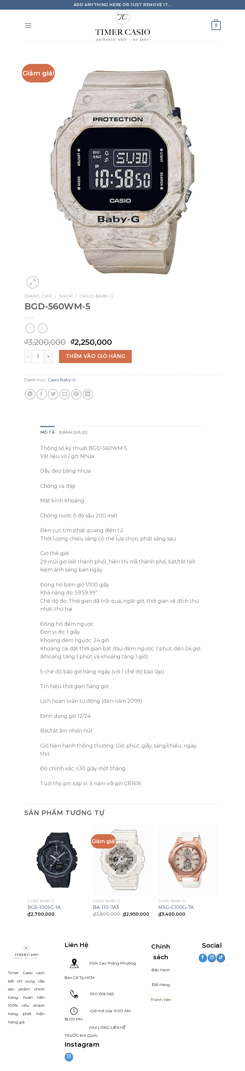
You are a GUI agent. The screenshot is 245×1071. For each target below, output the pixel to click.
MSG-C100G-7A (176, 907)
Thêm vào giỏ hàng (95, 356)
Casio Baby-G (96, 296)
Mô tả (47, 432)
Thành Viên (160, 999)
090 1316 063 (96, 993)
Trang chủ (38, 296)
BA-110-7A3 (106, 907)
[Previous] (28, 876)
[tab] (47, 432)
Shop (66, 296)
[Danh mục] (28, 25)
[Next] (217, 876)
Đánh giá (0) (73, 432)
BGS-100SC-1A (44, 907)
